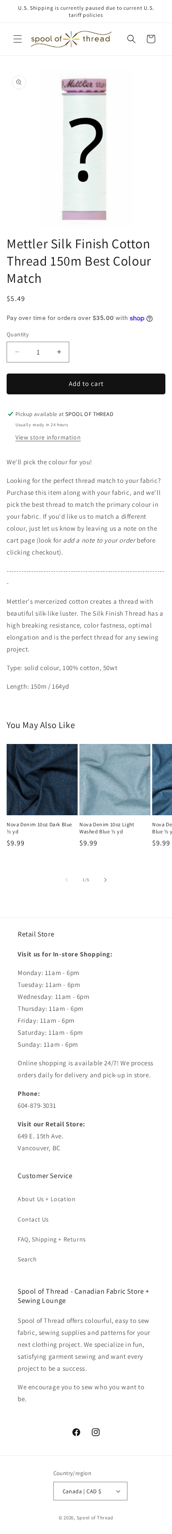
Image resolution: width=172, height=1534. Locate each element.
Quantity (18, 334)
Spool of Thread (95, 1518)
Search (27, 1259)
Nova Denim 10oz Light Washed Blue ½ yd (107, 828)
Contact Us (33, 1219)
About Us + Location (46, 1199)
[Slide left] (66, 880)
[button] (17, 39)
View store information (48, 437)
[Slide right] (105, 880)
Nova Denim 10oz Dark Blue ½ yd (39, 828)
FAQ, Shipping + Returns (52, 1239)
